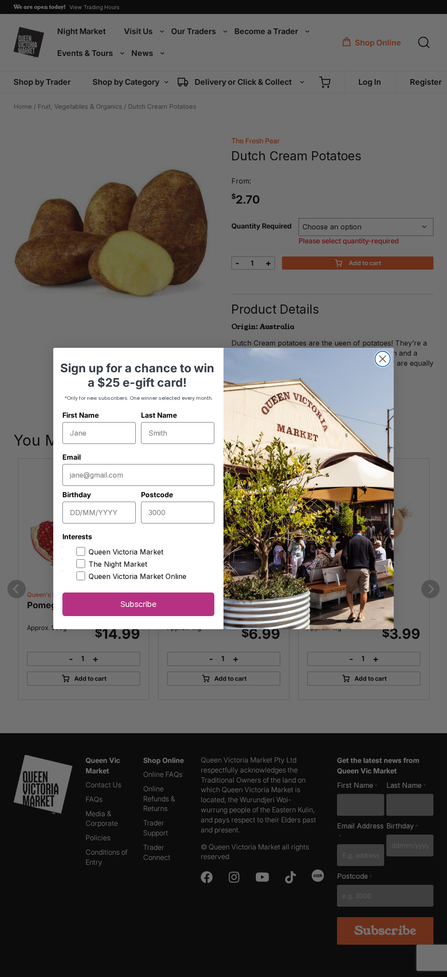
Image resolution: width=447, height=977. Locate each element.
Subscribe (138, 604)
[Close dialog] (382, 359)
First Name (80, 415)
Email (71, 457)
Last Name (159, 415)
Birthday (76, 494)
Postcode (157, 494)
